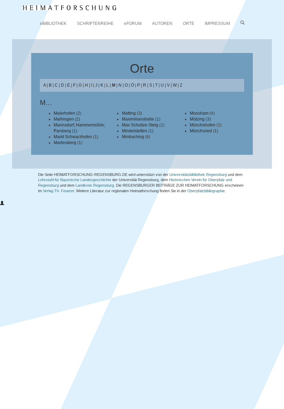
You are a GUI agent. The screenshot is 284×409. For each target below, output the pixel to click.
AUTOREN (162, 23)
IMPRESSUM (217, 23)
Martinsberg (65, 142)
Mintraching (133, 136)
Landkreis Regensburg (95, 185)
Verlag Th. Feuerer (58, 191)
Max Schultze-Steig (140, 125)
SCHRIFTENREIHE (95, 23)
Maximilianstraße (138, 119)
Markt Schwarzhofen (73, 136)
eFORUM (133, 23)
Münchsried (201, 130)
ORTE (188, 23)
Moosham (199, 113)
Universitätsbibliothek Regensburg (198, 174)
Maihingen (64, 119)
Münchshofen (202, 125)
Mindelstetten (134, 130)
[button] (2, 203)
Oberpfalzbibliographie (206, 191)
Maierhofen (64, 113)
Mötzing (197, 119)
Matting (129, 113)
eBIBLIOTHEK (53, 23)
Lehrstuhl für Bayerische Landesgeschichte (74, 180)
